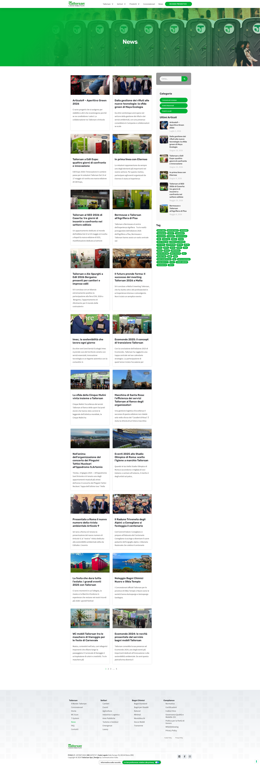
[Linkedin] (179, 756)
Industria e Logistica (111, 714)
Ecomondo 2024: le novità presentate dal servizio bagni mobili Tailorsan (131, 637)
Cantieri (106, 703)
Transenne (138, 725)
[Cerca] (184, 78)
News (160, 4)
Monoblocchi (139, 718)
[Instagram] (190, 756)
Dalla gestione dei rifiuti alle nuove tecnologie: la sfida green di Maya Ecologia (132, 104)
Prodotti (133, 4)
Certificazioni (171, 707)
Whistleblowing (172, 727)
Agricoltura (107, 711)
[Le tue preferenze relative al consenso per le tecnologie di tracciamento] (256, 761)
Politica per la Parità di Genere (175, 721)
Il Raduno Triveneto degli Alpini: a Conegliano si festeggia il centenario (130, 522)
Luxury (105, 729)
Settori (120, 4)
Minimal (137, 714)
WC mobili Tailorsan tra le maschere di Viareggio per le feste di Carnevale (89, 637)
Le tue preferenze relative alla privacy (139, 762)
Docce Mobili (139, 722)
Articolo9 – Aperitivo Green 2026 (177, 125)
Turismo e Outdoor (110, 722)
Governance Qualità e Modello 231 (175, 715)
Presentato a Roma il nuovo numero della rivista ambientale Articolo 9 (90, 522)
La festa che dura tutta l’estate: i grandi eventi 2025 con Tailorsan (87, 581)
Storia (73, 711)
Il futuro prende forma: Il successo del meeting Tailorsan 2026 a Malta (130, 277)
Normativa (170, 703)
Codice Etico (171, 711)
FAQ (72, 725)
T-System (75, 718)
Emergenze (107, 725)
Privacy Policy (171, 730)
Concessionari (149, 4)
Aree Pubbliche (109, 718)
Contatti (74, 729)
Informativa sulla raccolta (111, 762)
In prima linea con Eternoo (131, 159)
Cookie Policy (168, 738)
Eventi (105, 707)
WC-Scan (74, 714)
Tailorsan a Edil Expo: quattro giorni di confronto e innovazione (89, 162)
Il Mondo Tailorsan (79, 703)
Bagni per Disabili (141, 707)
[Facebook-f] (184, 756)
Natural (137, 711)
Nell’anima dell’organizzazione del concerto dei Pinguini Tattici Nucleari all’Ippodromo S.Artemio (88, 460)
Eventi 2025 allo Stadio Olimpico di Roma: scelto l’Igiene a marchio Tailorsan (131, 457)
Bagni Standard (140, 703)
